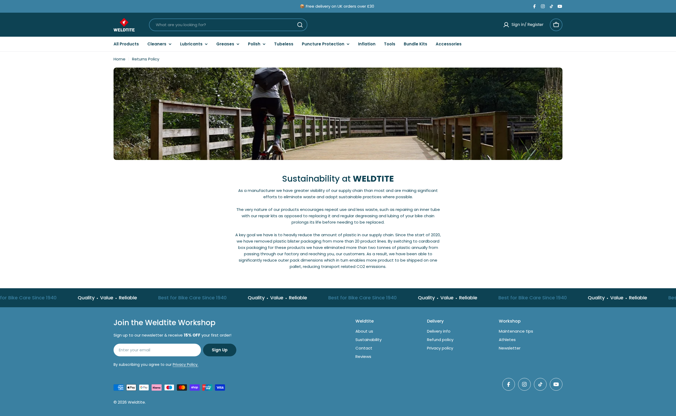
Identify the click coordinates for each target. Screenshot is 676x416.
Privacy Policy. (185, 364)
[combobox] (228, 24)
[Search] (300, 25)
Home (119, 59)
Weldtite (136, 402)
